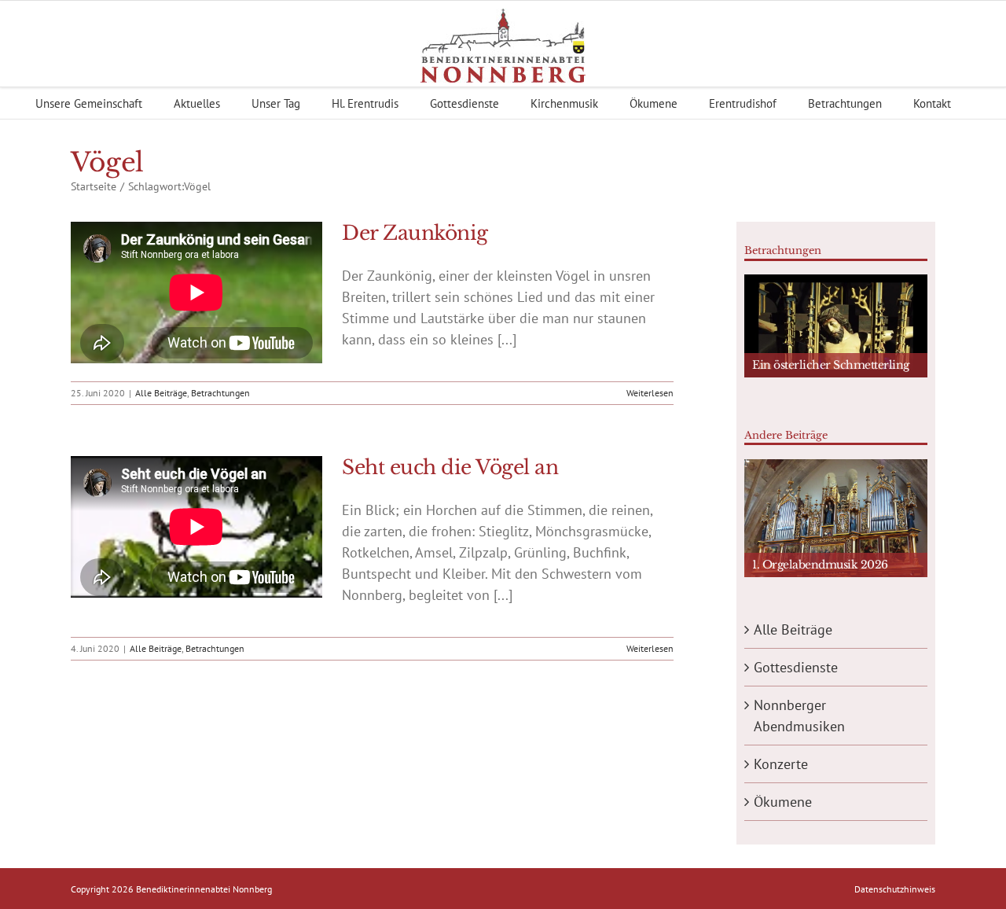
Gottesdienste (796, 667)
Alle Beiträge (161, 393)
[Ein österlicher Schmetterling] (835, 325)
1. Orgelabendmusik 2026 (820, 565)
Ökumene (783, 802)
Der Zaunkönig (415, 233)
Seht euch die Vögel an (450, 467)
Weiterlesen (650, 393)
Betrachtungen (220, 393)
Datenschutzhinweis (894, 889)
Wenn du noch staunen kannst (832, 399)
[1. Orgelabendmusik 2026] (835, 518)
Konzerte (781, 764)
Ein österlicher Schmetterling (830, 365)
